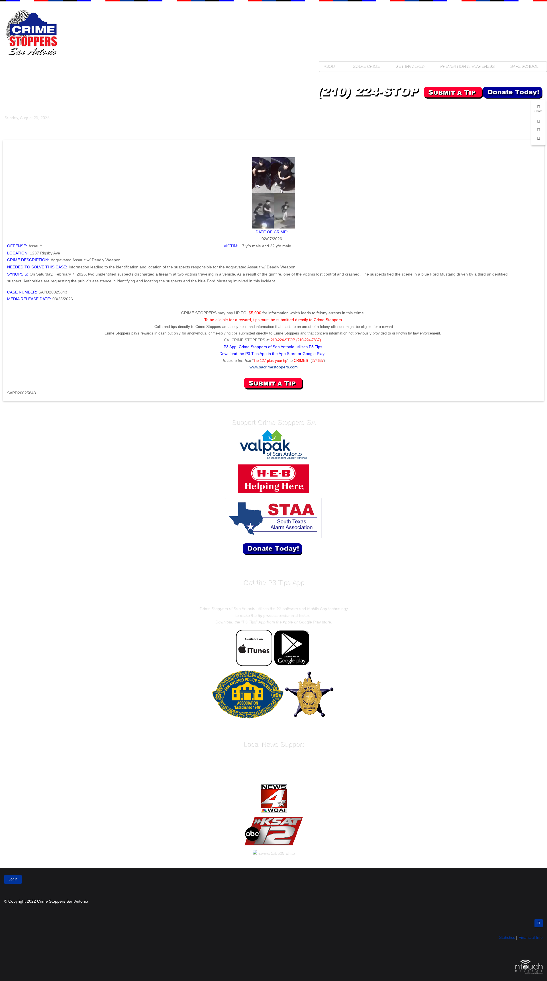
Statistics (507, 937)
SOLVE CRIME (366, 66)
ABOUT (330, 66)
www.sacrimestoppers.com (274, 367)
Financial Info (531, 937)
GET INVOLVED (409, 66)
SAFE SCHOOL (524, 66)
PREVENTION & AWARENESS (467, 66)
